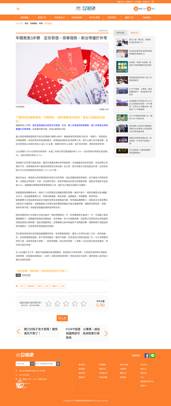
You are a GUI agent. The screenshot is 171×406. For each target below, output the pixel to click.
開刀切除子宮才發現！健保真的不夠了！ (41, 331)
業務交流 (102, 369)
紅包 (62, 286)
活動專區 (123, 377)
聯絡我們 (82, 377)
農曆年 (54, 286)
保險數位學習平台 (146, 381)
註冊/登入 (143, 365)
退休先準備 (124, 365)
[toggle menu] (18, 9)
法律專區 (123, 369)
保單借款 (30, 286)
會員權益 (82, 369)
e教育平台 (129, 2)
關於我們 (82, 365)
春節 (39, 286)
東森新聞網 (26, 275)
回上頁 (62, 318)
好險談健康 (103, 377)
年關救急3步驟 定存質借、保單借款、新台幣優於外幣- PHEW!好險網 (85, 8)
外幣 (21, 286)
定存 (46, 286)
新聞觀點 (33, 23)
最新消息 (143, 373)
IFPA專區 (138, 2)
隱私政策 (82, 373)
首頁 (26, 23)
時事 (41, 23)
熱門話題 (48, 23)
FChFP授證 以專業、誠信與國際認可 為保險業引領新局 (83, 333)
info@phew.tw (25, 383)
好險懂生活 (103, 373)
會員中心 (146, 2)
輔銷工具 (120, 2)
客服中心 (143, 386)
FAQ (142, 377)
